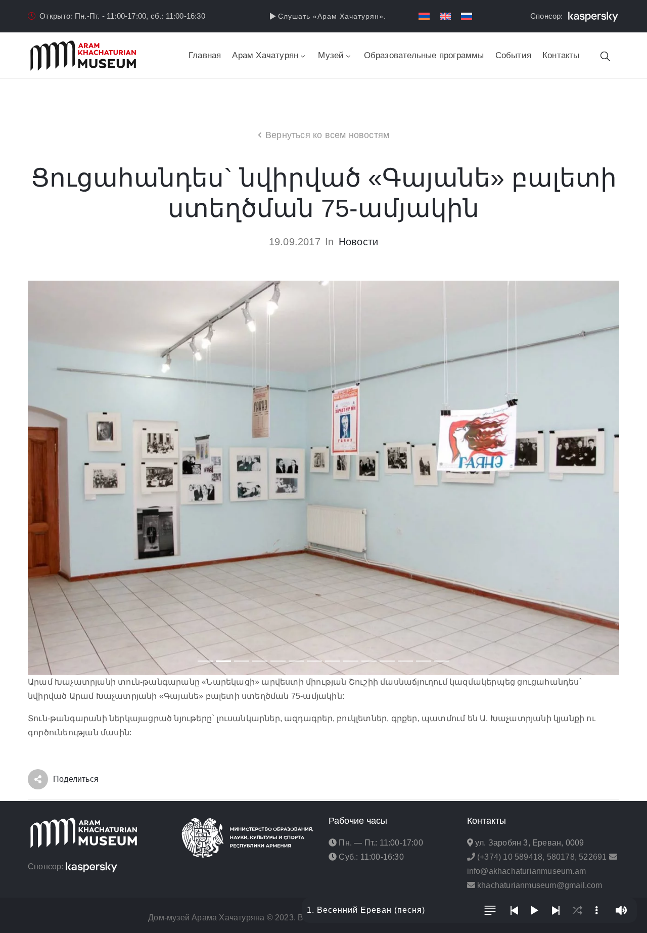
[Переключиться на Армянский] (424, 16)
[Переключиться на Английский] (445, 16)
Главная (205, 55)
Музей (331, 55)
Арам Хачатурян (265, 55)
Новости (358, 241)
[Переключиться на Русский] (466, 16)
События (513, 55)
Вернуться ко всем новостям (327, 135)
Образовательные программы (424, 55)
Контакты (561, 55)
